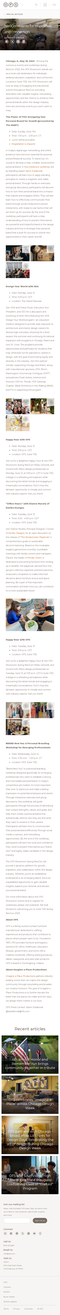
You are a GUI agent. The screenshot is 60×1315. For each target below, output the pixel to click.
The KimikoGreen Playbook (35, 537)
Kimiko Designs (16, 533)
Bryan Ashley (9, 1297)
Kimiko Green (35, 557)
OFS (5, 1282)
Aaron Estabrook (33, 171)
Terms (6, 1309)
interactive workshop (39, 167)
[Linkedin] (17, 1233)
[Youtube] (34, 1233)
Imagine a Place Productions (20, 976)
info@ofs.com (9, 1254)
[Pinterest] (18, 41)
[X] (12, 41)
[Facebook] (6, 41)
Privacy (16, 1309)
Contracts (28, 1309)
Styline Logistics (10, 1301)
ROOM (6, 1292)
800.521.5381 (8, 1245)
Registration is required (23, 144)
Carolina (7, 1287)
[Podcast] (40, 1233)
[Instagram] (5, 1233)
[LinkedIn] (23, 41)
